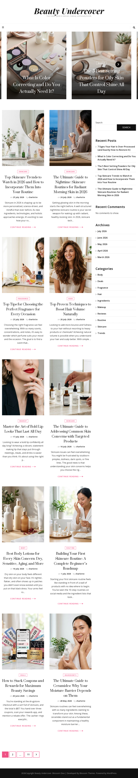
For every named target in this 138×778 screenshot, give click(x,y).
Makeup (36, 63)
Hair (101, 63)
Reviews (102, 313)
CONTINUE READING (21, 227)
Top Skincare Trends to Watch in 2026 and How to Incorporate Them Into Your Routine (23, 184)
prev (20, 64)
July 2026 (102, 231)
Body (23, 548)
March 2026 (103, 257)
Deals (23, 675)
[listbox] (69, 65)
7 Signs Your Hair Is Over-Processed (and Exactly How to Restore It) (101, 81)
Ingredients (71, 675)
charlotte (33, 197)
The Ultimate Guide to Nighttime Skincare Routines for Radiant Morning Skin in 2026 (70, 184)
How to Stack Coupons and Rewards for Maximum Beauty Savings (23, 685)
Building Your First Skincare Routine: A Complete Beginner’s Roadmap (70, 561)
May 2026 (102, 244)
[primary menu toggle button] (3, 27)
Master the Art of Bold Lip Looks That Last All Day (23, 429)
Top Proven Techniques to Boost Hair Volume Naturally (70, 309)
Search (99, 122)
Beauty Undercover (69, 10)
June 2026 (103, 237)
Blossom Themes (87, 773)
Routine (70, 548)
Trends (101, 333)
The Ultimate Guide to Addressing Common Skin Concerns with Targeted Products (70, 434)
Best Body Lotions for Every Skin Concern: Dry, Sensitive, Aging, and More (23, 558)
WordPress (111, 773)
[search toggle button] (134, 27)
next (118, 64)
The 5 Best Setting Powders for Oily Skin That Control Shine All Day (36, 81)
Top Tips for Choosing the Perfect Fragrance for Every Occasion (23, 309)
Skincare (23, 172)
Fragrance (23, 299)
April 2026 (103, 250)
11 (29, 754)
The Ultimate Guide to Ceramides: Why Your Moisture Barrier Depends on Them (70, 688)
